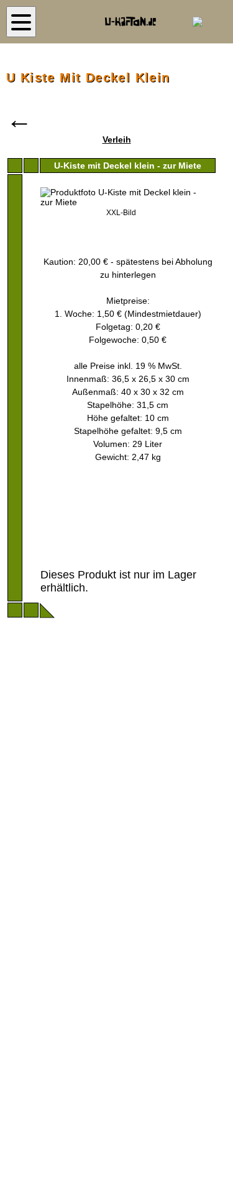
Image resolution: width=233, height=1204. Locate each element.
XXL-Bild (121, 212)
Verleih (117, 139)
